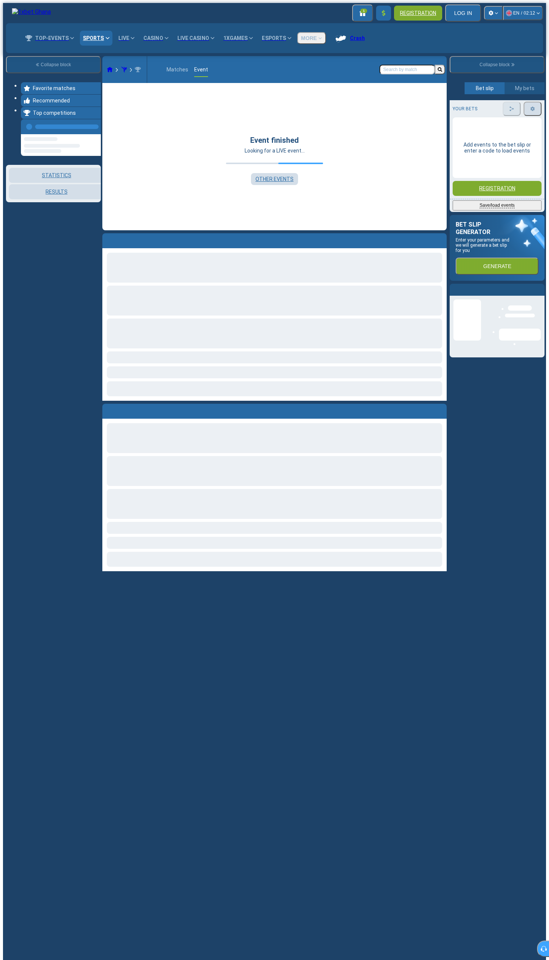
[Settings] (493, 13)
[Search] (440, 69)
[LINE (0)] (109, 69)
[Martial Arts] (124, 69)
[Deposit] (383, 13)
